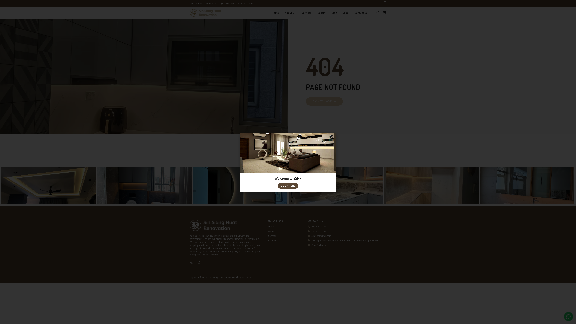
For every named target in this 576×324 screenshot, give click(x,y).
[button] (332, 137)
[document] (288, 162)
